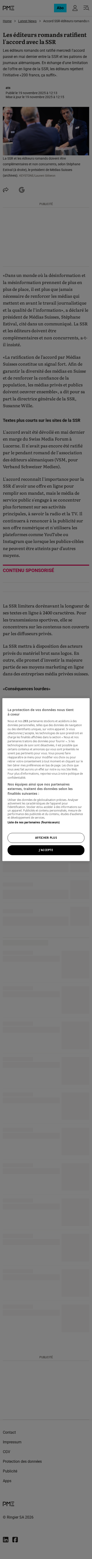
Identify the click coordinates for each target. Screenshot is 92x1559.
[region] (46, 779)
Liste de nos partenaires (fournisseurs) (34, 822)
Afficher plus (46, 837)
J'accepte (46, 850)
